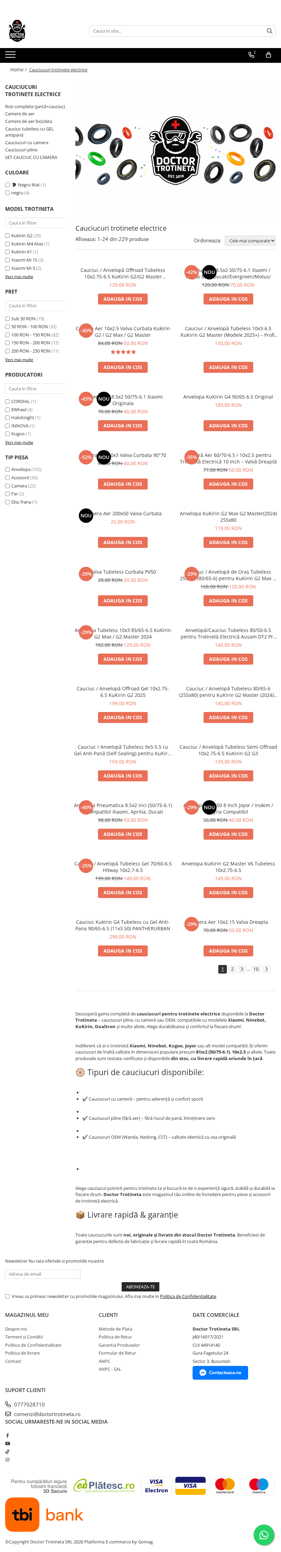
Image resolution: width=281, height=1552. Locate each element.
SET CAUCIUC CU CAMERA (31, 157)
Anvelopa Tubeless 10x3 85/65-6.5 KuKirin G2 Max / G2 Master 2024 (123, 633)
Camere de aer (20, 114)
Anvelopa (20, 469)
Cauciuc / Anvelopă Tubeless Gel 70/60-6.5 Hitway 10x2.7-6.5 (123, 866)
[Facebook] (7, 1435)
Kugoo (18, 433)
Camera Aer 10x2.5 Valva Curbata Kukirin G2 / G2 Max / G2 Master (123, 331)
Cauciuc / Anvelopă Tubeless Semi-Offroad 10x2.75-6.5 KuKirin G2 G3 (228, 750)
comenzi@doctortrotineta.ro (47, 1414)
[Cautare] (270, 31)
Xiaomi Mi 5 (23, 268)
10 (256, 969)
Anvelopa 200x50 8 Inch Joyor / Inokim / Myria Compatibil (228, 808)
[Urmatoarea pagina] (266, 969)
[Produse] (11, 56)
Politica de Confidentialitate (188, 1296)
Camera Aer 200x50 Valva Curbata (123, 513)
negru (17, 192)
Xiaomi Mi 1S (24, 260)
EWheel (18, 409)
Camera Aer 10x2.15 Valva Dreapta (228, 922)
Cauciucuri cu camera (26, 142)
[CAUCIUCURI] (175, 150)
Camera (19, 486)
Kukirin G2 (21, 235)
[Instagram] (7, 1460)
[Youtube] (7, 1443)
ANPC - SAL (110, 1369)
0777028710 (29, 1404)
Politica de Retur (115, 1337)
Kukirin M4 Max (27, 244)
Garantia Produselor (119, 1345)
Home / (19, 69)
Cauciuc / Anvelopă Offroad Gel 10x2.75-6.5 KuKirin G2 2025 (123, 691)
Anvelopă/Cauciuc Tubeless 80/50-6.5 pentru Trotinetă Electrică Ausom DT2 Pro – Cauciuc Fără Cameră (228, 633)
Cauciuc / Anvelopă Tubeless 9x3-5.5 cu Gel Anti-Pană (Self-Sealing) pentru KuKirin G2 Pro (123, 750)
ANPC (104, 1361)
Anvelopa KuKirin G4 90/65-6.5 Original (228, 396)
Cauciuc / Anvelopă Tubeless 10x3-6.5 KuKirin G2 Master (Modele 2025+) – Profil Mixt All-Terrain (228, 331)
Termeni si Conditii (24, 1337)
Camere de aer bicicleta (28, 121)
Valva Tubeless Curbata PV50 (123, 571)
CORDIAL (20, 401)
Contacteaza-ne (225, 1372)
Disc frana (21, 502)
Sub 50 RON (23, 318)
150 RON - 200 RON (30, 343)
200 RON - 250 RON (30, 351)
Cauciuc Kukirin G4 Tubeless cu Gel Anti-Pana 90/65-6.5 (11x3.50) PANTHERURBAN (122, 925)
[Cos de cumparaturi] (268, 55)
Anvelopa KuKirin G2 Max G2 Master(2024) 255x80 (228, 516)
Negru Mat (29, 185)
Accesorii (20, 477)
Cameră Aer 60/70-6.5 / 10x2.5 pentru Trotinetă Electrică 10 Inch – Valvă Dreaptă (228, 458)
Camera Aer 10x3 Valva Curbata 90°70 (123, 455)
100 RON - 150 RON (30, 335)
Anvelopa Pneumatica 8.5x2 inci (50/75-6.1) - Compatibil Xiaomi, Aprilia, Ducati (123, 808)
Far (14, 494)
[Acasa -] (39, 31)
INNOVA (19, 426)
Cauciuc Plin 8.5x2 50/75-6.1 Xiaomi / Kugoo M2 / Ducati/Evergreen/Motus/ (228, 273)
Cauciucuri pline (21, 150)
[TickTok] (7, 1451)
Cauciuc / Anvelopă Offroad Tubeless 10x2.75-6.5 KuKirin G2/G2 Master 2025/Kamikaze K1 (123, 273)
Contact (13, 1361)
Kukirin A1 (21, 252)
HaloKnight (22, 417)
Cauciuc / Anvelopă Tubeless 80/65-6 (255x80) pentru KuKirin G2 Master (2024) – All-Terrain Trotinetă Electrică (228, 691)
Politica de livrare (22, 1353)
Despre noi (16, 1329)
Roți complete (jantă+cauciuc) (35, 106)
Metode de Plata (115, 1329)
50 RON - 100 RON (29, 326)
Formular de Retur (117, 1353)
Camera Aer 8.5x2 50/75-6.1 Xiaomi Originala (123, 399)
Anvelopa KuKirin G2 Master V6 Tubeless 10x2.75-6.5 (228, 866)
